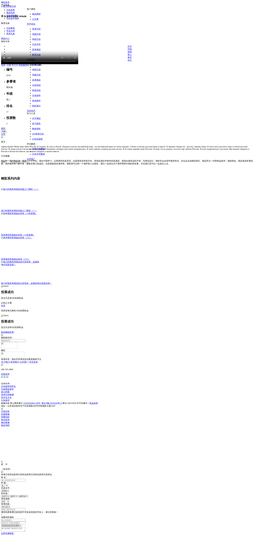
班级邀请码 (24, 65)
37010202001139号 (31, 403)
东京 (130, 60)
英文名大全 (6, 397)
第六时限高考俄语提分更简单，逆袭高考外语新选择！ (26, 283)
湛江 (130, 54)
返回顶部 (5, 425)
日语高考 (10, 10)
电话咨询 (5, 420)
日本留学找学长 (8, 386)
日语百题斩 (37, 139)
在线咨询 (5, 374)
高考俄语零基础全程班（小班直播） (18, 235)
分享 (3, 134)
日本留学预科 (12, 18)
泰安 (130, 57)
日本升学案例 (38, 154)
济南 (130, 49)
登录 (3, 65)
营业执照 (93, 403)
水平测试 (36, 118)
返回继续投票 (7, 332)
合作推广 (31, 159)
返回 (3, 128)
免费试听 (5, 417)
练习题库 (36, 123)
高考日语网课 (7, 395)
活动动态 (31, 111)
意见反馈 (33, 362)
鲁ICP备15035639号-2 (52, 403)
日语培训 (36, 85)
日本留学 (36, 95)
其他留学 (36, 101)
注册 (9, 65)
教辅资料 (36, 129)
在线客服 (5, 414)
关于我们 (5, 362)
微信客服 (5, 422)
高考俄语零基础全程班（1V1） (15, 259)
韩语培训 (36, 90)
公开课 (35, 19)
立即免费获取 (7, 533)
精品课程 (36, 14)
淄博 (130, 52)
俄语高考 (10, 13)
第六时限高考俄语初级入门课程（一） (19, 211)
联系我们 (14, 362)
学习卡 (15, 65)
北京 (130, 46)
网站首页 (5, 2)
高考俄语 (36, 80)
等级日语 (36, 75)
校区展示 (36, 106)
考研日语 (36, 70)
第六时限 (5, 392)
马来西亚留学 (7, 389)
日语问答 (5, 411)
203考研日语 (38, 134)
